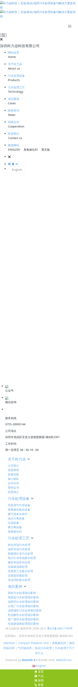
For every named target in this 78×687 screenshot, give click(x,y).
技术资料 (9, 378)
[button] (43, 157)
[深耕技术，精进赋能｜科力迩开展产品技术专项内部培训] (37, 259)
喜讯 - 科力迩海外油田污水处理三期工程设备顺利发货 (36, 204)
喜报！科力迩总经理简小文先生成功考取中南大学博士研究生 (38, 309)
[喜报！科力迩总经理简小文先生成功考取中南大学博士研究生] (37, 292)
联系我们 (13, 133)
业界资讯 (9, 372)
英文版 (45, 149)
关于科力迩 (15, 64)
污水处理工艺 (16, 87)
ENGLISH (14, 149)
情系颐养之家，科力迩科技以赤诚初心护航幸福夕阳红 (36, 345)
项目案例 (13, 99)
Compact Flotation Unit (33, 643)
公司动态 (9, 366)
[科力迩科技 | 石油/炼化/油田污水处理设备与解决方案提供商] (39, 10)
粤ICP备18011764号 (60, 628)
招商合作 (13, 122)
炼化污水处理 (43, 648)
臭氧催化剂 (31, 149)
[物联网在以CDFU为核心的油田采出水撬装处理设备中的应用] (37, 222)
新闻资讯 (13, 110)
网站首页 (13, 52)
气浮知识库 (25, 648)
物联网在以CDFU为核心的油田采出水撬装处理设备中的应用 (39, 239)
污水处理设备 (16, 76)
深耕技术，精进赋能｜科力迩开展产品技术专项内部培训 (38, 274)
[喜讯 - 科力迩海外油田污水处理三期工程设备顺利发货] (37, 188)
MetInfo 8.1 (30, 660)
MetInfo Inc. (64, 660)
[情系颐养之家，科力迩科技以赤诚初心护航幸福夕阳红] (37, 329)
